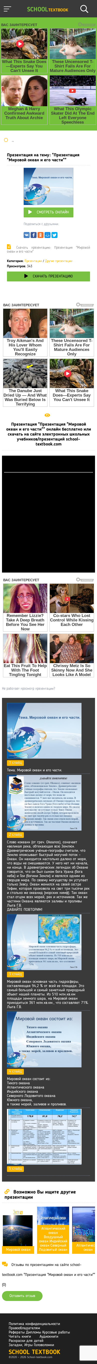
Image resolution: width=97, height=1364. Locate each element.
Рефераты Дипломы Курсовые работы (39, 1332)
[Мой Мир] (47, 236)
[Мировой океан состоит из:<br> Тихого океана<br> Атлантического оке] (44, 1066)
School (47, 10)
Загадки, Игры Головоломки (31, 1345)
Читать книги (20, 1337)
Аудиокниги (49, 1337)
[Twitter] (54, 236)
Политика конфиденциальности (34, 1324)
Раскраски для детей (26, 1341)
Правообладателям (24, 1328)
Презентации (33, 261)
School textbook (34, 1352)
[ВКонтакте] (27, 236)
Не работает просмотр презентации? (28, 688)
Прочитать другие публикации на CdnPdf (48, 570)
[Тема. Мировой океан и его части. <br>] (44, 758)
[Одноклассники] (41, 236)
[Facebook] (34, 236)
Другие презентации (58, 261)
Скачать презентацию (53, 276)
